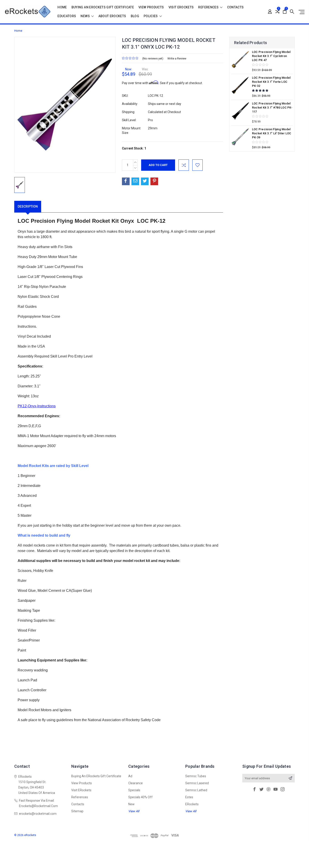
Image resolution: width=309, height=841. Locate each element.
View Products (151, 7)
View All (133, 811)
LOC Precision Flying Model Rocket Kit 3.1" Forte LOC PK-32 (271, 82)
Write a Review (176, 58)
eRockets (192, 804)
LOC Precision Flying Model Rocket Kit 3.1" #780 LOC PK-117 (272, 107)
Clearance (135, 783)
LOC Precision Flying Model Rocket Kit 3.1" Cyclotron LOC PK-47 (271, 56)
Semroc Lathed (196, 790)
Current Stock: (134, 148)
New (131, 804)
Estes (189, 797)
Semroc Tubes (195, 776)
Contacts (235, 7)
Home (62, 7)
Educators (66, 16)
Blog (135, 16)
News (85, 16)
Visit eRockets (181, 7)
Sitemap (77, 811)
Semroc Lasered (197, 783)
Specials (134, 790)
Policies (151, 16)
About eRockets (112, 16)
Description (28, 206)
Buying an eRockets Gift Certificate (102, 7)
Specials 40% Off (140, 797)
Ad (130, 776)
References (208, 7)
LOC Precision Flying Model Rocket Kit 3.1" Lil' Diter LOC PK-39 (271, 133)
